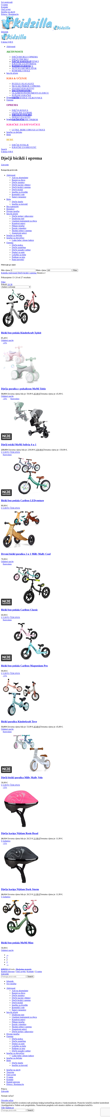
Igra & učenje (12, 214)
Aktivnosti (10, 175)
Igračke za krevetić (20, 204)
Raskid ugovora (7, 971)
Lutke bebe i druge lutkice (23, 240)
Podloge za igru (18, 257)
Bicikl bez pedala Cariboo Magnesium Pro (24, 665)
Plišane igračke (18, 226)
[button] (5, 841)
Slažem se (9, 1107)
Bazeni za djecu (18, 180)
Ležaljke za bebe (19, 255)
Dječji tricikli (17, 189)
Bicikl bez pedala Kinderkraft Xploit (21, 332)
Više (3, 1107)
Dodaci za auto (18, 252)
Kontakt (4, 7)
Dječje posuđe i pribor (21, 250)
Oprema (9, 243)
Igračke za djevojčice (15, 238)
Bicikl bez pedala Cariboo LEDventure (22, 500)
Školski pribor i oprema (22, 230)
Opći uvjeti (5, 9)
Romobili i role (18, 194)
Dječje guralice (18, 182)
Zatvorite (5, 165)
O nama (4, 4)
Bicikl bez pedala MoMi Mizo (17, 942)
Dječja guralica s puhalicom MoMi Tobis (23, 388)
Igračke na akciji (8, 12)
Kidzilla (4, 273)
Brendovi (10, 209)
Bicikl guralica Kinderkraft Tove (19, 721)
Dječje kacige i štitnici (21, 185)
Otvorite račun (7, 1100)
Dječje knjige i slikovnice (22, 216)
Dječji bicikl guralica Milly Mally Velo (22, 777)
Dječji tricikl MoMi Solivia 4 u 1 (18, 444)
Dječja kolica (17, 245)
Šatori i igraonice (19, 197)
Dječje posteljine (19, 247)
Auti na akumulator (20, 177)
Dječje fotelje (17, 202)
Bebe (8, 199)
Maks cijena (41, 270)
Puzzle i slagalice (19, 228)
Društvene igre (18, 218)
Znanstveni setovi (19, 233)
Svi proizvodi (6, 2)
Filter (75, 270)
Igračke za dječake (14, 235)
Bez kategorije (12, 206)
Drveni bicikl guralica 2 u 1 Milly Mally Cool (26, 554)
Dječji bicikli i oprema (21, 187)
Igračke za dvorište (20, 192)
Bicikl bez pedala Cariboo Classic (19, 609)
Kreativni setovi (18, 223)
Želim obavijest (77, 1116)
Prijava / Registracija (15, 1084)
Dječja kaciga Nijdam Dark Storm (20, 889)
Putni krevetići (18, 259)
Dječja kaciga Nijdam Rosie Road (19, 833)
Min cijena (5, 270)
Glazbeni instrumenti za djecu (24, 221)
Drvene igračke (12, 211)
